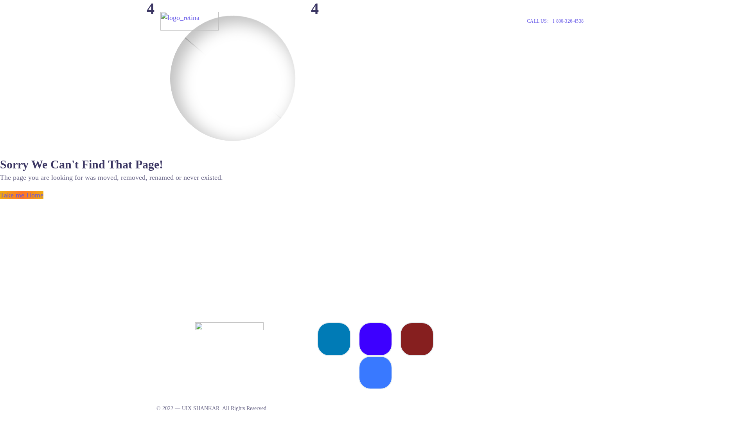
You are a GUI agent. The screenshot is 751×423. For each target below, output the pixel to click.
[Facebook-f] (375, 373)
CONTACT (467, 21)
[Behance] (375, 339)
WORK (434, 21)
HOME (407, 21)
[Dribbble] (417, 339)
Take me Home (21, 195)
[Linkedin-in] (334, 339)
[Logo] (189, 21)
